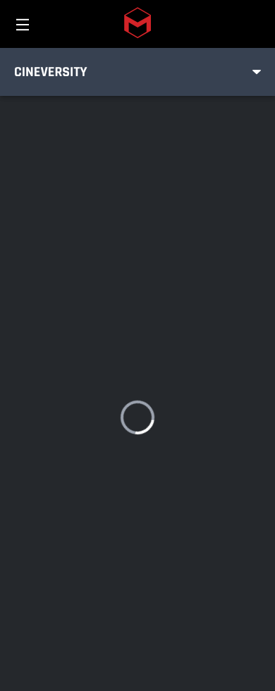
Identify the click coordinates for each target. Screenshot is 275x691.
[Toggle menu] (256, 72)
